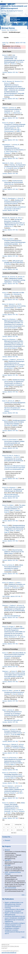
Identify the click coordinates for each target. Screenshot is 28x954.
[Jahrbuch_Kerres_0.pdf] (19, 72)
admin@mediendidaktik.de (9, 952)
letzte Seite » (14, 832)
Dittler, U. (12, 510)
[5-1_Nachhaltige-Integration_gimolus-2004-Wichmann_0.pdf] (19, 783)
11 (11, 830)
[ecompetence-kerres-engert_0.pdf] (19, 140)
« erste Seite (7, 824)
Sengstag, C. (7, 153)
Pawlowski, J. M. (8, 811)
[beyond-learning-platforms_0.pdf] (19, 560)
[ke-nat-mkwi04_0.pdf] (19, 818)
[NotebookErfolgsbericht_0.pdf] (19, 741)
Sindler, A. (12, 530)
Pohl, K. (16, 811)
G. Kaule (6, 764)
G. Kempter (21, 224)
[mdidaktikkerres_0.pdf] (19, 430)
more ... (24, 895)
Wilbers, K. (7, 296)
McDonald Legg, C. (15, 129)
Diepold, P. (13, 793)
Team (8, 30)
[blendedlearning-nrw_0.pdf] (19, 98)
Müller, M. (13, 764)
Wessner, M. (16, 587)
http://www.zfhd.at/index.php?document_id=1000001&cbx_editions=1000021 (15, 409)
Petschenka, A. (6, 744)
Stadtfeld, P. (15, 425)
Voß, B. (4, 81)
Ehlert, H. (11, 368)
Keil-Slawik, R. (13, 327)
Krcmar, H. (20, 809)
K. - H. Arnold (15, 111)
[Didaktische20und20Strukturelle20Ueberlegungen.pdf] (19, 617)
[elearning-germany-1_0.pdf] (19, 520)
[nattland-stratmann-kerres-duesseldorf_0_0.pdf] (19, 375)
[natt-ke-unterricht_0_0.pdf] (19, 118)
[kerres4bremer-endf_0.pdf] (19, 643)
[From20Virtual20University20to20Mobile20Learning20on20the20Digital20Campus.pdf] (19, 681)
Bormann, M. (10, 81)
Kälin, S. (16, 151)
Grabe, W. (17, 690)
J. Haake (21, 586)
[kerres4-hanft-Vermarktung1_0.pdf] (19, 314)
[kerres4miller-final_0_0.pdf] (19, 392)
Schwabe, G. (7, 587)
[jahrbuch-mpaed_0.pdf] (19, 798)
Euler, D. (4, 198)
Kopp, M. (6, 532)
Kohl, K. (23, 637)
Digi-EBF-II (8, 860)
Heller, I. (12, 163)
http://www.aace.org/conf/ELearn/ (13, 720)
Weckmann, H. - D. (14, 637)
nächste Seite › (20, 830)
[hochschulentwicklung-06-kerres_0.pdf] (19, 189)
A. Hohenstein (16, 294)
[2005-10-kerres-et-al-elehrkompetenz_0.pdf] (19, 478)
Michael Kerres (13, 30)
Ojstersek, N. (5, 163)
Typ (7, 42)
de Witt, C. (21, 793)
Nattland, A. (5, 107)
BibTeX (18, 42)
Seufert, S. (7, 200)
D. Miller (6, 386)
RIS (24, 42)
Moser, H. (6, 63)
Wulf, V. (9, 813)
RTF (21, 42)
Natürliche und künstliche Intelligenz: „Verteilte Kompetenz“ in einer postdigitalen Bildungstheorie (15, 925)
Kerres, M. (14, 63)
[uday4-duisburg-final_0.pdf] (19, 230)
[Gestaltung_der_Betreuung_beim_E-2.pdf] (19, 701)
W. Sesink (20, 62)
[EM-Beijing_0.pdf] (19, 666)
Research (7, 840)
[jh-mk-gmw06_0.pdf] (19, 158)
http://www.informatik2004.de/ (12, 615)
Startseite (4, 30)
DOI (4, 596)
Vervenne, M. (18, 81)
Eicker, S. (14, 809)
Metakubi (7, 850)
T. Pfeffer (6, 530)
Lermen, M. (16, 168)
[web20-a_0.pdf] (19, 299)
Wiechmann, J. (18, 113)
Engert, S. (12, 122)
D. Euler (14, 694)
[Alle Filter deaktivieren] (14, 48)
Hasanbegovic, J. (7, 144)
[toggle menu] (26, 1)
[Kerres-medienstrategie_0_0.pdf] (19, 541)
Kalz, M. (4, 565)
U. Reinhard (7, 264)
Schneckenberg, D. (9, 131)
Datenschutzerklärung (10, 946)
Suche (7, 37)
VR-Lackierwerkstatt (10, 887)
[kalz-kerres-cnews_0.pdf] (19, 573)
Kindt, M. (6, 512)
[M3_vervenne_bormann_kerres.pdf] (19, 283)
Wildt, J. (19, 131)
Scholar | (5, 72)
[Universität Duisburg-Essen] (19, 20)
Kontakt (4, 948)
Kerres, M (5, 55)
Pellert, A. (18, 530)
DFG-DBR (8, 865)
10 (7, 830)
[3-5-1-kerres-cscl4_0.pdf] (21, 596)
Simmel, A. (7, 309)
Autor (3, 42)
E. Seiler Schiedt (9, 151)
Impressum (5, 944)
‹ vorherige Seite (17, 824)
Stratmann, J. (13, 319)
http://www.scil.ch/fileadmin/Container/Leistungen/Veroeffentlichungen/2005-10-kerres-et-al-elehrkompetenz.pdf (14, 467)
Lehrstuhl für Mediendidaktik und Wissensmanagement (14, 9)
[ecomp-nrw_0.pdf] (19, 256)
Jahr (4, 44)
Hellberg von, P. (8, 226)
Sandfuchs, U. (8, 113)
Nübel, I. (12, 505)
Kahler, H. (18, 510)
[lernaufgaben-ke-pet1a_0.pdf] (19, 753)
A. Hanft (18, 307)
